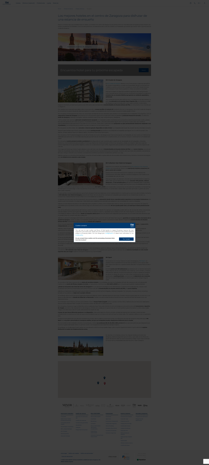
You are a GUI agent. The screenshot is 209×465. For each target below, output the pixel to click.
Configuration (109, 233)
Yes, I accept (126, 239)
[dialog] (104, 232)
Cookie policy (79, 235)
